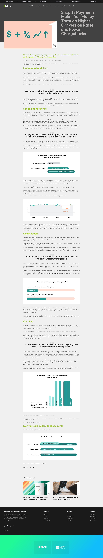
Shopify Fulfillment (69, 315)
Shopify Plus (46, 518)
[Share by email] (36, 467)
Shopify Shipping (67, 237)
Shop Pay (74, 126)
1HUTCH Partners (70, 516)
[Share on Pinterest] (33, 467)
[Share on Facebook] (27, 467)
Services (38, 5)
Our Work (31, 5)
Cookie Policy (92, 518)
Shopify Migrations (47, 520)
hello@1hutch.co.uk (33, 1)
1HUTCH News (70, 520)
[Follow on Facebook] (4, 526)
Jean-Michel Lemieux (29, 112)
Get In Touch (64, 5)
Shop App (60, 237)
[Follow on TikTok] (11, 526)
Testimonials (71, 5)
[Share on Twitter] (30, 467)
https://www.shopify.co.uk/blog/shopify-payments (36, 463)
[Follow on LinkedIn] (14, 526)
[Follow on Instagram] (7, 526)
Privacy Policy (92, 516)
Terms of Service (93, 520)
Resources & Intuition (47, 5)
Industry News (70, 518)
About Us (57, 5)
